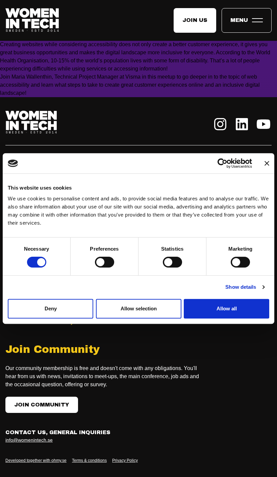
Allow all (227, 308)
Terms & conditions (89, 460)
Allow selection (139, 308)
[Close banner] (267, 163)
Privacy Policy (125, 460)
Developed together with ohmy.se (36, 460)
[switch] (104, 262)
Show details (240, 287)
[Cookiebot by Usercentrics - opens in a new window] (222, 163)
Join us (194, 20)
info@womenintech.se (29, 440)
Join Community (41, 405)
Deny (51, 308)
